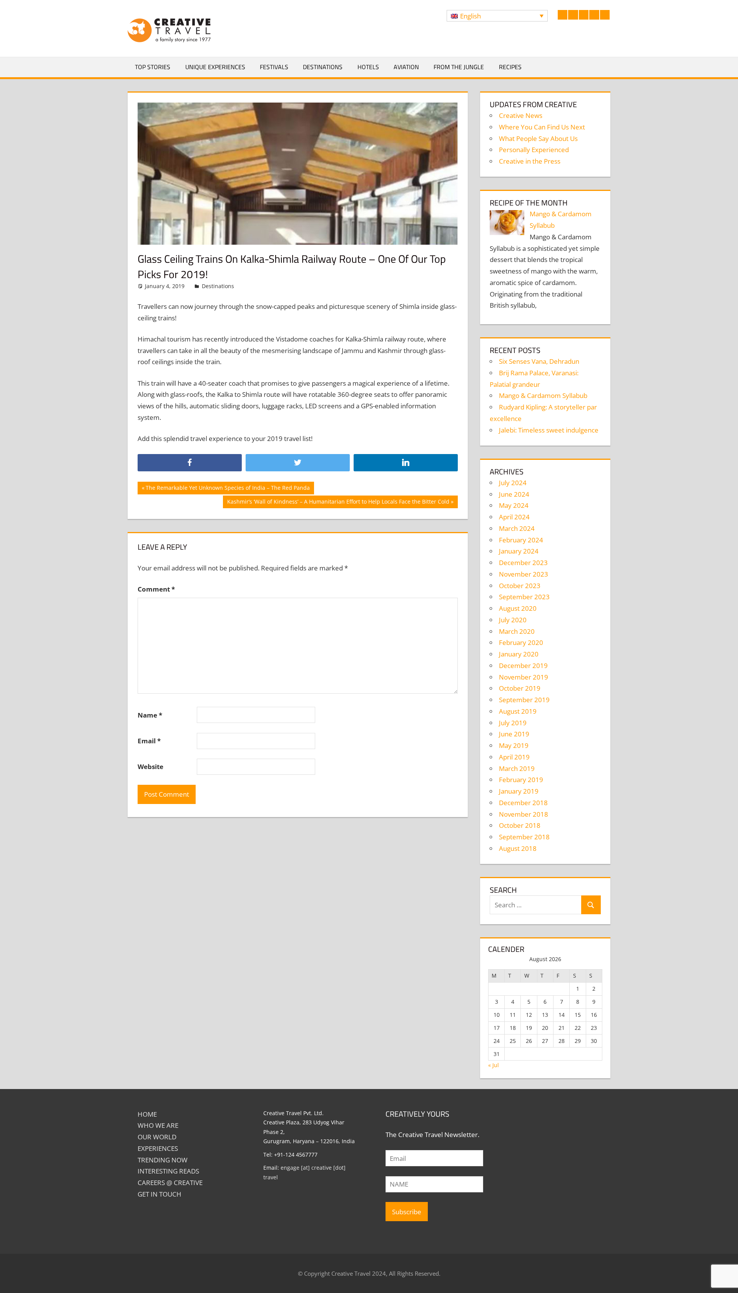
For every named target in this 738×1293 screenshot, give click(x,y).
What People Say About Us (538, 138)
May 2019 (514, 745)
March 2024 (517, 528)
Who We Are (158, 1125)
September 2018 (524, 836)
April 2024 (514, 516)
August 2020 (518, 608)
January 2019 (519, 791)
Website (150, 766)
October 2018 (519, 825)
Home (147, 1114)
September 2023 (524, 596)
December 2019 (523, 665)
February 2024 (521, 539)
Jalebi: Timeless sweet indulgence (548, 430)
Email (149, 740)
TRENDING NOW (163, 1159)
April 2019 (514, 757)
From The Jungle (459, 66)
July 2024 (513, 482)
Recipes (510, 66)
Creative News (520, 115)
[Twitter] (298, 462)
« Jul (493, 1065)
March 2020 (517, 631)
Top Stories (152, 66)
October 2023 (519, 585)
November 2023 (523, 574)
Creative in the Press (529, 161)
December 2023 (523, 562)
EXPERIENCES (158, 1148)
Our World (157, 1136)
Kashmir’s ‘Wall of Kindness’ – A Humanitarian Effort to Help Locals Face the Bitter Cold (338, 502)
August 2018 (518, 848)
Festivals (274, 66)
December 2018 (523, 802)
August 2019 (518, 711)
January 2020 (519, 654)
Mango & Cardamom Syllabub (543, 395)
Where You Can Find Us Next (542, 127)
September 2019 (524, 699)
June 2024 (514, 494)
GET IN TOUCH (159, 1194)
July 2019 (513, 722)
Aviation (406, 66)
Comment (156, 589)
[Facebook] (190, 462)
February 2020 (521, 642)
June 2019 (514, 733)
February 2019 (521, 779)
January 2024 (519, 551)
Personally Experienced (534, 149)
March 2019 (517, 768)
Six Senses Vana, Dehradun (539, 361)
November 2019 (523, 677)
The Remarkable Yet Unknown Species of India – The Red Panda (227, 489)
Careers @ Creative (170, 1182)
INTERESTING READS (168, 1171)
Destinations (322, 66)
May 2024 (514, 505)
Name (150, 715)
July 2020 (513, 619)
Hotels (368, 66)
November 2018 (523, 814)
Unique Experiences (215, 66)
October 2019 (519, 688)
